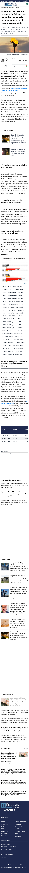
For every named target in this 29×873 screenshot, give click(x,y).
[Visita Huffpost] (27, 4)
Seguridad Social (20, 831)
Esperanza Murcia (10, 59)
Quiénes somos (5, 844)
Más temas (18, 836)
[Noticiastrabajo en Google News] (21, 864)
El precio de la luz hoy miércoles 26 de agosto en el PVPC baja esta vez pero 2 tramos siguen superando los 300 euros (19, 139)
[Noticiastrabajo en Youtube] (18, 864)
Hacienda (4, 836)
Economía (13, 454)
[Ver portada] (11, 4)
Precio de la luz (12, 1)
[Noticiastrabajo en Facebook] (8, 864)
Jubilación (18, 824)
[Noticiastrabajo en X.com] (11, 864)
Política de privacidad (7, 854)
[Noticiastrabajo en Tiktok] (16, 864)
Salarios (24, 1)
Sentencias (4, 824)
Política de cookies (6, 849)
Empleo (3, 822)
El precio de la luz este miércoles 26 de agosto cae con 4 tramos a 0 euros (18, 152)
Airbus (19, 1)
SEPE (16, 834)
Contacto (3, 857)
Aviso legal (4, 852)
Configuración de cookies (8, 847)
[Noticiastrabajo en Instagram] (13, 864)
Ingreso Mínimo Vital (21, 822)
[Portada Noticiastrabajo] (14, 805)
